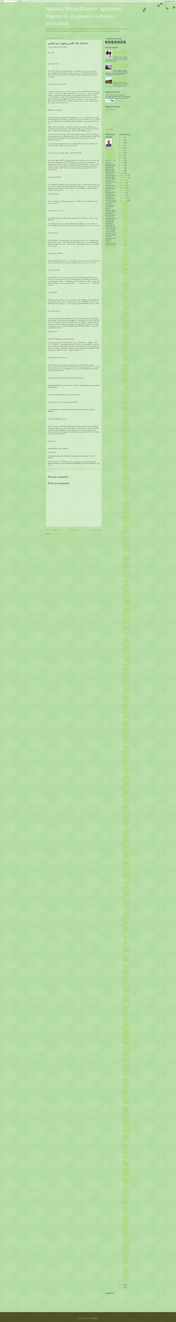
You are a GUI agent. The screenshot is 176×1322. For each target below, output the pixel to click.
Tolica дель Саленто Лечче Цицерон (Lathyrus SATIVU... (125, 243)
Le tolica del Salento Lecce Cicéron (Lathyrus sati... (125, 272)
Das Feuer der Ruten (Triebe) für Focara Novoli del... (126, 1252)
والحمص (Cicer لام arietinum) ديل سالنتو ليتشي (126, 739)
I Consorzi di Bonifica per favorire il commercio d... (126, 511)
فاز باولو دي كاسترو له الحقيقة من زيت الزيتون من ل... (126, 503)
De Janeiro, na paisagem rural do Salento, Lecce (126, 807)
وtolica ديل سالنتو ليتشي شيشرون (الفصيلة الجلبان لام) (125, 281)
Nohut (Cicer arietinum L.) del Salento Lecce (126, 682)
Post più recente (52, 530)
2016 (122, 160)
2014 (122, 165)
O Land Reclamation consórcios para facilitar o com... (126, 558)
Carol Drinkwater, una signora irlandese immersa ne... (126, 929)
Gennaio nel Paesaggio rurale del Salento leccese (125, 771)
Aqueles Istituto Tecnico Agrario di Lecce (125, 402)
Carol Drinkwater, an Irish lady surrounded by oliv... (126, 990)
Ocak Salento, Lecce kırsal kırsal (126, 778)
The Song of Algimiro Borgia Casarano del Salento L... (125, 1210)
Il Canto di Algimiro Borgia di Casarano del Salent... (126, 1155)
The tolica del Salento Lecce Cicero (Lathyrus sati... (125, 262)
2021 (122, 147)
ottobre (124, 180)
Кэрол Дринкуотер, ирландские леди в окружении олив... (126, 969)
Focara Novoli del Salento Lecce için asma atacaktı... (125, 1244)
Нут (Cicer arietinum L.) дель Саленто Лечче (126, 707)
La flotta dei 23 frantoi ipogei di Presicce (126, 1017)
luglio (124, 185)
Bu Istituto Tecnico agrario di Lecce (125, 374)
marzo (124, 195)
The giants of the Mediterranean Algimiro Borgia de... (126, 1129)
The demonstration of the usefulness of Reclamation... (126, 650)
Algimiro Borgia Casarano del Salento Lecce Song (126, 1163)
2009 (122, 1287)
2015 (122, 163)
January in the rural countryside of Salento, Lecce (126, 816)
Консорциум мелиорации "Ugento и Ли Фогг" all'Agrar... (126, 884)
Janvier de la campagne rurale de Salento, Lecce (125, 824)
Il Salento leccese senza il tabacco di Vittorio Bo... (125, 291)
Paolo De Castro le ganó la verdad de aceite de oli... (125, 458)
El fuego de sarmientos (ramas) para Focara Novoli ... (126, 1260)
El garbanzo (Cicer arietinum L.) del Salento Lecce (126, 698)
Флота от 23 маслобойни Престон (126, 1043)
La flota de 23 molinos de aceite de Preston (125, 1037)
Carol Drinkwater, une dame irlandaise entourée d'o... (125, 999)
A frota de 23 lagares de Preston (125, 1048)
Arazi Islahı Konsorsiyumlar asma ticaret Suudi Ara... (126, 519)
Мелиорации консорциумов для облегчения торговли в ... (126, 549)
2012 (122, 170)
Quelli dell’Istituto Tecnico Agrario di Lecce (125, 366)
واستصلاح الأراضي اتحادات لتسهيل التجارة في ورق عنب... (125, 583)
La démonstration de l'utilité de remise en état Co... (126, 659)
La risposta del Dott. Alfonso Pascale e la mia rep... (126, 753)
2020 (122, 150)
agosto (124, 182)
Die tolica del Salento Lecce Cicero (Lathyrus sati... (125, 224)
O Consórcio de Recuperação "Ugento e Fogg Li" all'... (126, 893)
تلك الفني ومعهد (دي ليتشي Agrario (125, 423)
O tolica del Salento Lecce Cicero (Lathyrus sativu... (125, 253)
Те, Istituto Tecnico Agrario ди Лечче (125, 394)
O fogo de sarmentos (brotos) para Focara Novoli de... (126, 1278)
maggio (124, 190)
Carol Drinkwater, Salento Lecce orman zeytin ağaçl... (125, 939)
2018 (122, 155)
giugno (124, 188)
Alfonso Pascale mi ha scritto (125, 747)
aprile (124, 193)
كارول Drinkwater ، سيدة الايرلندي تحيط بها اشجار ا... (126, 1008)
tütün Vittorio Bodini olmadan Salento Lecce (125, 300)
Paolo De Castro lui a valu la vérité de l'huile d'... (126, 495)
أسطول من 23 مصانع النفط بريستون (126, 1066)
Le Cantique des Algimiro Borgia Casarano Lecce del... (126, 1219)
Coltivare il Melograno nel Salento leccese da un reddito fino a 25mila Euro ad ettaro (121, 79)
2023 (122, 145)
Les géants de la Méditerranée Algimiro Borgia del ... (126, 1138)
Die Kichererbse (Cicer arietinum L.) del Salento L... (126, 690)
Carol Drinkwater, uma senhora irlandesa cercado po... (125, 981)
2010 (122, 1285)
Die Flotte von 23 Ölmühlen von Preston (126, 1030)
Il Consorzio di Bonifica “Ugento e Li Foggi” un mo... (126, 839)
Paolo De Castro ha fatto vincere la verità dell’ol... (126, 430)
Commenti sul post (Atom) (58, 533)
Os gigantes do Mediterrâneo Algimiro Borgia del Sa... (126, 1120)
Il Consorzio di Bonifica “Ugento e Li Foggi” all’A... (126, 847)
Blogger (95, 1318)
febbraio (124, 198)
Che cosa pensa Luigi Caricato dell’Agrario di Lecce (126, 358)
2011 (122, 173)
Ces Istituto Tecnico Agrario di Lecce (125, 416)
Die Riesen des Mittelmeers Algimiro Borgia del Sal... (126, 1091)
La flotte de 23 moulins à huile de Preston (126, 1060)
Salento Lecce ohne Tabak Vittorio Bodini (126, 307)
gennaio (124, 200)
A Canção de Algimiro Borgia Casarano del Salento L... (125, 1201)
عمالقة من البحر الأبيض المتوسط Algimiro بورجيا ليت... (126, 1146)
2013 (122, 168)
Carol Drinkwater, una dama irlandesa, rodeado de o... (125, 959)
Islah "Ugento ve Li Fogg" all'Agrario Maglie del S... (126, 855)
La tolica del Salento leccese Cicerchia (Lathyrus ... (126, 205)
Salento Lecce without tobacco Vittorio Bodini (126, 336)
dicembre (125, 175)
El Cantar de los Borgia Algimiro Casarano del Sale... (125, 1181)
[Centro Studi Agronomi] (110, 127)
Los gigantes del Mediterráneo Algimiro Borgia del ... (126, 1101)
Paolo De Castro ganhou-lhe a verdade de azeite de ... (126, 478)
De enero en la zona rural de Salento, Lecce (126, 792)
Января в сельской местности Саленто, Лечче (125, 799)
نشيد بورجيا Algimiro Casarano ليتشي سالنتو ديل (125, 1227)
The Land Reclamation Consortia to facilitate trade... (126, 566)
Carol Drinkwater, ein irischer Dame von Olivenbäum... (126, 949)
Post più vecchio (96, 530)
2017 (122, 158)
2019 (122, 152)
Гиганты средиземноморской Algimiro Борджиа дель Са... (126, 1110)
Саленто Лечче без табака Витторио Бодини (125, 321)
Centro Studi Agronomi (110, 109)
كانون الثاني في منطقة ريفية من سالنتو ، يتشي (126, 832)
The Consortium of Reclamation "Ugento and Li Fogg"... (126, 903)
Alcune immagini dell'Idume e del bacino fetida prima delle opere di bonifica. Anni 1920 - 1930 (120, 66)
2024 (122, 142)
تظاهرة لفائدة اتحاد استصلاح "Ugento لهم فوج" (126, 667)
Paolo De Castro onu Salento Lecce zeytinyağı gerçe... (125, 439)
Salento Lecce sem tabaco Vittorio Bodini (126, 329)
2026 (122, 137)
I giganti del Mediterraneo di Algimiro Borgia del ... (126, 1072)
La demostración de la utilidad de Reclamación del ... (126, 620)
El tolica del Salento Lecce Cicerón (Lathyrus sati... (125, 233)
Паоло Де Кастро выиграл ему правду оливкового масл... (126, 468)
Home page (73, 530)
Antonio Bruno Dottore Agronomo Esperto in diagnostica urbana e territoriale (84, 16)
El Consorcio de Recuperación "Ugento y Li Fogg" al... (126, 875)
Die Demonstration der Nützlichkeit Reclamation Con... (126, 610)
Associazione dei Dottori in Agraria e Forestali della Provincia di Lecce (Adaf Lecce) (111, 153)
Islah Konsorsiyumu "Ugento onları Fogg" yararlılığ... (126, 601)
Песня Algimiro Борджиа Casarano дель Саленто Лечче (125, 1191)
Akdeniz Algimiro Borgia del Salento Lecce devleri (125, 1082)
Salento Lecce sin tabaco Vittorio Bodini (126, 314)
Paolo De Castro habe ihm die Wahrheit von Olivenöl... (126, 449)
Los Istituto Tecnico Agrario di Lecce (125, 388)
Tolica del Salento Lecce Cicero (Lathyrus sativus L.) (125, 214)
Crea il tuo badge (109, 129)
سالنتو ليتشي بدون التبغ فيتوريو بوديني (125, 351)
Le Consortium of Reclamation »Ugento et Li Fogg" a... (126, 911)
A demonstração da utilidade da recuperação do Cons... (126, 639)
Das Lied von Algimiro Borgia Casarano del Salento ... (125, 1172)
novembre (125, 177)
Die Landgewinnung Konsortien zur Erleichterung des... (126, 529)
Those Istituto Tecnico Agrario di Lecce (125, 409)
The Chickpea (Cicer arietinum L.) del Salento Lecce (126, 723)
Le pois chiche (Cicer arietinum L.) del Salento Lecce (126, 731)
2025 (122, 140)
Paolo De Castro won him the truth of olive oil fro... (126, 486)
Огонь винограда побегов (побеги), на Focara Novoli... (126, 1269)
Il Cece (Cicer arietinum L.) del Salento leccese (126, 675)
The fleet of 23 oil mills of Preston (126, 1054)
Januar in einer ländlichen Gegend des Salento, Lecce (126, 784)
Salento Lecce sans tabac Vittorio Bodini (126, 344)
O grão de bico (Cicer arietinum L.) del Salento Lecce (126, 715)
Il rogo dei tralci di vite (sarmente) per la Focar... (126, 1235)
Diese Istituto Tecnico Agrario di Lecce (125, 381)
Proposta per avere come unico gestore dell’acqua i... (126, 762)
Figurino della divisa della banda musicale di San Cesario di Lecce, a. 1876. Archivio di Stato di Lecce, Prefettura (121, 53)
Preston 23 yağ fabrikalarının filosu (126, 1023)
